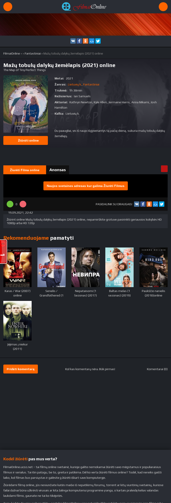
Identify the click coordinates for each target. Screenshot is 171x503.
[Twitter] (98, 41)
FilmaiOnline (11, 53)
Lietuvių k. (75, 84)
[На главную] (85, 6)
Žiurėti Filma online (24, 170)
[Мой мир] (91, 41)
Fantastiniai (33, 53)
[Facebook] (79, 41)
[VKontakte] (73, 41)
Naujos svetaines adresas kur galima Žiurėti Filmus (85, 186)
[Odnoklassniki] (85, 41)
